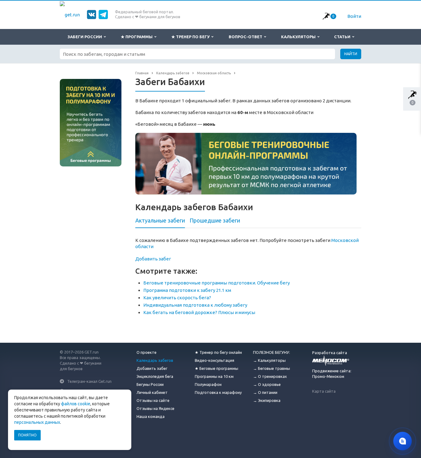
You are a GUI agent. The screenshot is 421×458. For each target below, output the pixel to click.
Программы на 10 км (214, 376)
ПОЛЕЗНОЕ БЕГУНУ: (271, 352)
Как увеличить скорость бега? (177, 297)
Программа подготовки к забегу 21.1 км (187, 290)
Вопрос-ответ (246, 37)
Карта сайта (324, 391)
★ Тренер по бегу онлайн (218, 352)
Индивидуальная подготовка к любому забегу (195, 305)
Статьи (343, 37)
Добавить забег (153, 258)
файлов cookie (75, 403)
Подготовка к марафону (218, 392)
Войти (354, 16)
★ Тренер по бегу (191, 37)
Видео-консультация (214, 360)
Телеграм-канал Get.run (89, 381)
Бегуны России (150, 384)
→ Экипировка (266, 400)
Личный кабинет (152, 392)
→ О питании (265, 392)
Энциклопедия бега (155, 376)
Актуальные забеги (160, 220)
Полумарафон (208, 384)
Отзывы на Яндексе (155, 408)
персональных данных (37, 422)
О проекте (147, 352)
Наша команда (151, 416)
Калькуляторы (299, 37)
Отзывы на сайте (153, 400)
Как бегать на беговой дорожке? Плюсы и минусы (199, 312)
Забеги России (85, 37)
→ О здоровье (267, 384)
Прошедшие (215, 220)
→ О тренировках (270, 376)
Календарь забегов (155, 360)
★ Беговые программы (216, 368)
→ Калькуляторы (269, 360)
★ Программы (137, 37)
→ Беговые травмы (271, 368)
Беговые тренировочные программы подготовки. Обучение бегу (216, 282)
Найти (350, 54)
